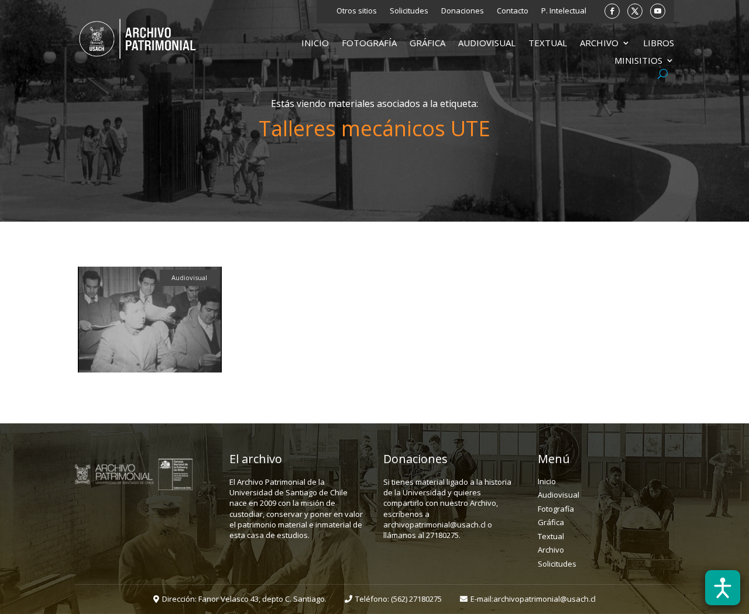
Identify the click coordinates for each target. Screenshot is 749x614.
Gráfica (427, 44)
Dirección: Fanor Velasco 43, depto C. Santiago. (244, 599)
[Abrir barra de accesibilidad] (722, 587)
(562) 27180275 (416, 599)
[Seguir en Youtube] (657, 11)
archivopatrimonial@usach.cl (544, 599)
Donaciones (462, 11)
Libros (658, 44)
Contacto (512, 11)
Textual (547, 44)
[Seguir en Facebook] (612, 11)
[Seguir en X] (635, 11)
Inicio (315, 44)
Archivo (599, 44)
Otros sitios (356, 11)
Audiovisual (487, 44)
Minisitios (638, 61)
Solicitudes (409, 11)
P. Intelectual (563, 11)
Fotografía (369, 44)
